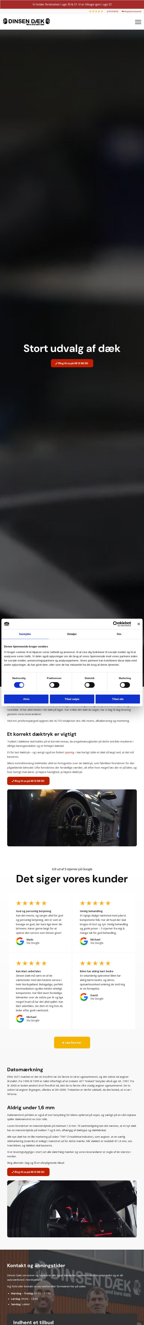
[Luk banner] (139, 624)
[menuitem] (96, 11)
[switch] (54, 685)
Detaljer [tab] (72, 634)
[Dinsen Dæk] (28, 22)
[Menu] (136, 22)
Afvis (26, 699)
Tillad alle (118, 699)
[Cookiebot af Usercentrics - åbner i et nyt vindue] (115, 624)
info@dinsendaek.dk (132, 11)
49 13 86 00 (113, 11)
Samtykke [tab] (25, 634)
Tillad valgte (72, 699)
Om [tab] (119, 634)
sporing (69, 752)
